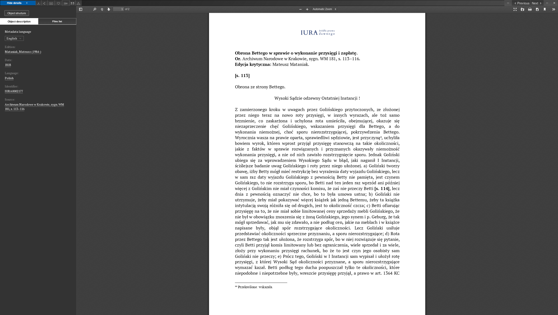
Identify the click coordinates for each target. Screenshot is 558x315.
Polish (9, 78)
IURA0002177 (14, 91)
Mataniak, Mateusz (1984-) (23, 52)
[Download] (39, 3)
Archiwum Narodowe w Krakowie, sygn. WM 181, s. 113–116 (34, 106)
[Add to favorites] (58, 3)
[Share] (44, 3)
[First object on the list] (508, 3)
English (12, 38)
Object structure (16, 13)
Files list (57, 21)
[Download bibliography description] (66, 3)
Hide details (14, 3)
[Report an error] (78, 3)
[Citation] (73, 3)
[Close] (554, 3)
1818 (8, 65)
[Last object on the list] (547, 3)
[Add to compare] (51, 3)
